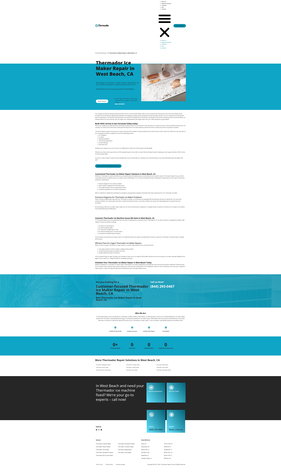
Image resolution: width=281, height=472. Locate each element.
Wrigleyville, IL (168, 449)
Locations (164, 5)
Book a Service (176, 429)
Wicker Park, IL (168, 455)
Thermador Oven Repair (102, 449)
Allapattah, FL (145, 455)
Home (96, 53)
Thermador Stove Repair (124, 452)
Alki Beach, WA (145, 452)
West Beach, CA (104, 53)
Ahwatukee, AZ (145, 446)
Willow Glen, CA (168, 452)
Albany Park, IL (145, 449)
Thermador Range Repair (125, 449)
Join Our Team (174, 391)
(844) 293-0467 (120, 104)
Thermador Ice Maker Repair (126, 446)
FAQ (163, 7)
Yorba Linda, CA (168, 443)
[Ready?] (171, 414)
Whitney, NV (167, 458)
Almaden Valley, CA (146, 458)
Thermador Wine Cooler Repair (104, 455)
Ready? (171, 427)
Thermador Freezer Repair (103, 446)
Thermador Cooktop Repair (103, 444)
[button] (164, 26)
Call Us (151, 427)
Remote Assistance (155, 391)
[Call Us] (151, 414)
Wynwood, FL (167, 446)
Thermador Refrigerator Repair (104, 452)
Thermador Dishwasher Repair (126, 444)
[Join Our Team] (171, 387)
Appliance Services (166, 3)
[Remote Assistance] (151, 387)
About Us (164, 1)
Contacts (164, 9)
